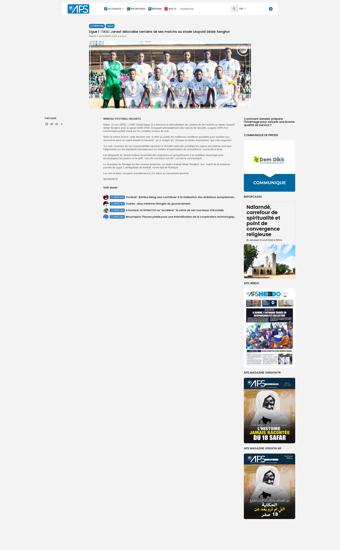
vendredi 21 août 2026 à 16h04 (266, 240)
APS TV (172, 8)
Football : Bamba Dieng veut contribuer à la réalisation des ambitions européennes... (181, 197)
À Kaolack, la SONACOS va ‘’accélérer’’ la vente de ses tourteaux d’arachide (175, 210)
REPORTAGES (138, 8)
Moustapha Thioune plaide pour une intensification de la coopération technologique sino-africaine (190, 217)
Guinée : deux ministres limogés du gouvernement (158, 203)
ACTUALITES (114, 8)
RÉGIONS (157, 8)
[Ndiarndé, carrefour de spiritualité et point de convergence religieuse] (269, 261)
